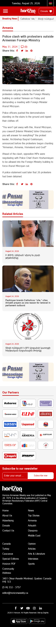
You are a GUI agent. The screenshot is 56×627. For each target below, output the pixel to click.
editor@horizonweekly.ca (15, 592)
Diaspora (32, 530)
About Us (7, 515)
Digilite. (46, 612)
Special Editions (10, 558)
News (31, 510)
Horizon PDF (9, 563)
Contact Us (8, 530)
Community (8, 568)
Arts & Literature (36, 553)
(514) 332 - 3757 (11, 587)
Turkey (5, 548)
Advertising (8, 520)
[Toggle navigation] (5, 11)
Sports (31, 563)
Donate (44, 11)
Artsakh (32, 525)
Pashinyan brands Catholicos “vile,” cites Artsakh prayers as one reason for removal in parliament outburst (27, 303)
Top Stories (34, 515)
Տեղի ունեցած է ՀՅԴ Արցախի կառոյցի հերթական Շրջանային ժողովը (27, 349)
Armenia (32, 520)
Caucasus (7, 553)
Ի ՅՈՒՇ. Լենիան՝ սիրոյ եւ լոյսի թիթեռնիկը (22, 256)
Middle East (34, 535)
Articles (32, 548)
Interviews (33, 558)
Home (5, 510)
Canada (6, 543)
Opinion (32, 543)
